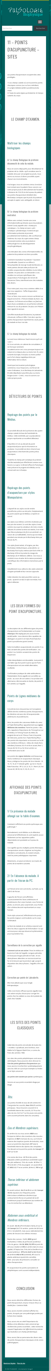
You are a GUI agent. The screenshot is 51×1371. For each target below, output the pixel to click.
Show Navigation (40, 22)
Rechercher (40, 28)
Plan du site (21, 1363)
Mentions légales (10, 1363)
